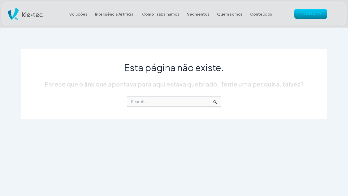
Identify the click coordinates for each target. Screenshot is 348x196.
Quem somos (230, 13)
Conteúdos (261, 13)
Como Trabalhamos (160, 13)
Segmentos (198, 13)
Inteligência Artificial (115, 13)
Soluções (78, 13)
